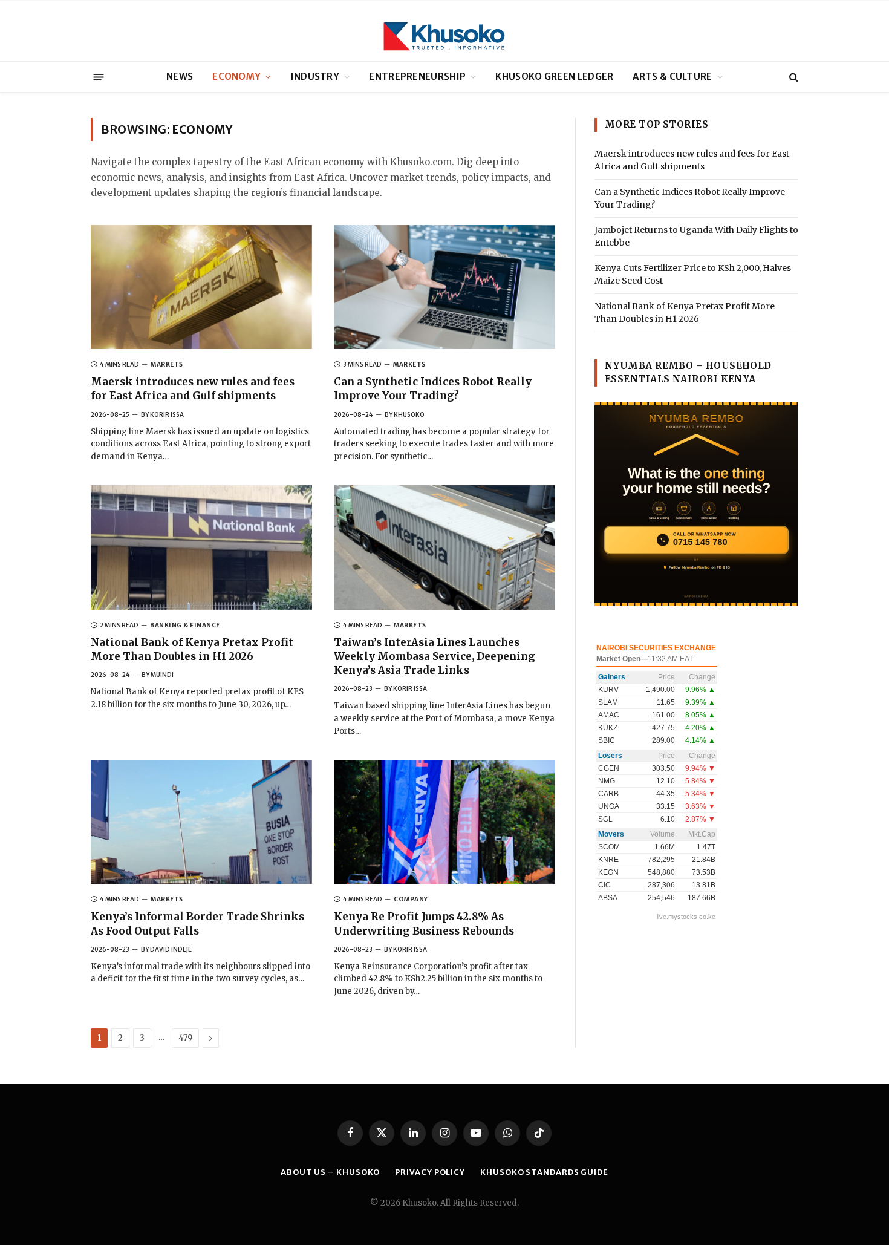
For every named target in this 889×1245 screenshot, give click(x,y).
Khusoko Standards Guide (544, 1172)
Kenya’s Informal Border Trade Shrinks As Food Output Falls (197, 923)
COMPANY (411, 899)
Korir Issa (167, 415)
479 (185, 1038)
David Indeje (171, 949)
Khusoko (409, 415)
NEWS (179, 76)
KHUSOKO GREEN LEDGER (554, 76)
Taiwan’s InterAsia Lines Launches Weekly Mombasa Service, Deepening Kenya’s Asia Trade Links (434, 656)
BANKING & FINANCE (185, 625)
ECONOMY (236, 76)
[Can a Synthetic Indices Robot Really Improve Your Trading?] (444, 287)
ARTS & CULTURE (672, 76)
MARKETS (167, 364)
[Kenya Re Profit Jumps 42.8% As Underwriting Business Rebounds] (444, 822)
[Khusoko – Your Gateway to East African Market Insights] (444, 31)
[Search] (792, 77)
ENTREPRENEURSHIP (417, 76)
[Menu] (99, 76)
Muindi (162, 675)
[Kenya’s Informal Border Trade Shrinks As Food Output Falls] (201, 822)
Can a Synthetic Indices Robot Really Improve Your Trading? (433, 388)
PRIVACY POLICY (430, 1172)
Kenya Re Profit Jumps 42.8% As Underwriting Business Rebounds (424, 923)
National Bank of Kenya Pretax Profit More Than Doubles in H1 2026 (192, 649)
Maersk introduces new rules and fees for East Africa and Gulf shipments (193, 388)
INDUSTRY (315, 76)
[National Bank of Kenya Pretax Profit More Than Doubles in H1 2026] (201, 547)
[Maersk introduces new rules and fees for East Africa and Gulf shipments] (201, 287)
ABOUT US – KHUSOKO (330, 1172)
